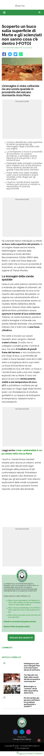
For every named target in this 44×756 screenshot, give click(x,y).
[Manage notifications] (39, 740)
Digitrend (34, 753)
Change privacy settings (22, 739)
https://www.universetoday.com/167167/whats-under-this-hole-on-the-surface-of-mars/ (24, 610)
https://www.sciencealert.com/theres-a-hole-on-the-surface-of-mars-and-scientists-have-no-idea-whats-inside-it (24, 602)
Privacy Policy (22, 737)
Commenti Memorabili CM (12, 48)
